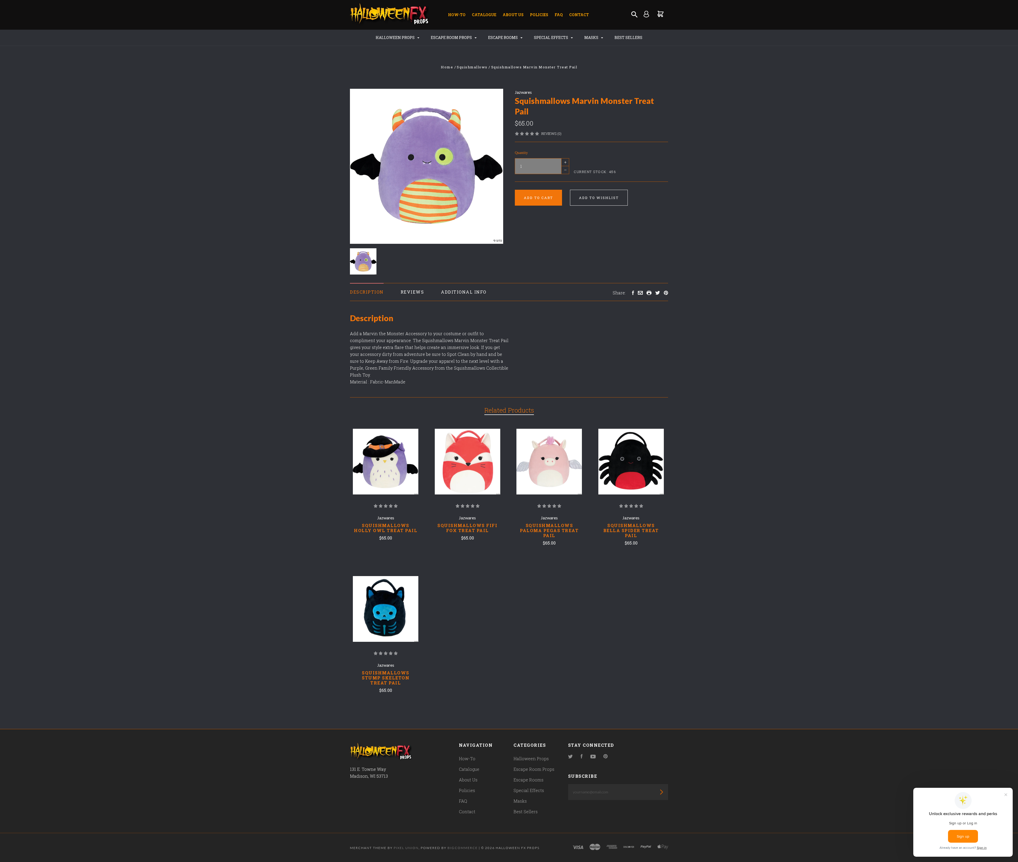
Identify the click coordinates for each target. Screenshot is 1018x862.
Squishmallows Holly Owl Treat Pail (385, 528)
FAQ (559, 14)
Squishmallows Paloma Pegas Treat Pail (549, 530)
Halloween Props (395, 37)
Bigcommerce (462, 848)
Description (367, 292)
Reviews (412, 292)
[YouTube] (593, 756)
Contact (579, 14)
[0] (660, 13)
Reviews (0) (551, 133)
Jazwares (523, 92)
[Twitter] (570, 756)
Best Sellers (628, 37)
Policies (539, 14)
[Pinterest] (605, 756)
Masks (591, 37)
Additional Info (463, 292)
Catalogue (484, 14)
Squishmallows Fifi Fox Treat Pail (467, 528)
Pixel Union (406, 848)
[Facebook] (582, 756)
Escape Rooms (503, 37)
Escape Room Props (452, 37)
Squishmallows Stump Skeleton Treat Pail (385, 678)
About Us (513, 14)
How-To (457, 14)
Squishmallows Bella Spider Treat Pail (631, 530)
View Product (385, 461)
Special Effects (551, 37)
